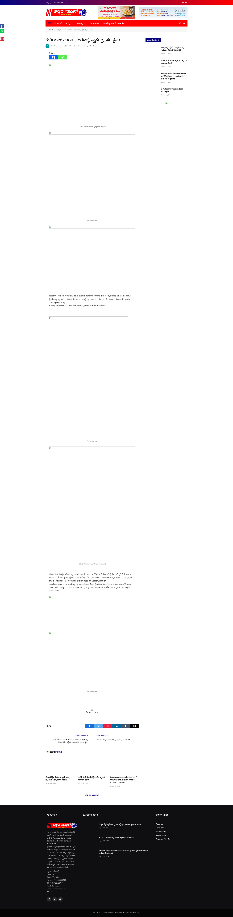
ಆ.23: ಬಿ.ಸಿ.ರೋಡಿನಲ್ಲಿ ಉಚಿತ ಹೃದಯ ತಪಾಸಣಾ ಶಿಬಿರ (91, 778)
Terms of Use (161, 835)
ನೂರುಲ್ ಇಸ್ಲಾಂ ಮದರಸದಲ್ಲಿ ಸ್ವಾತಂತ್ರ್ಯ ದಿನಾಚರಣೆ (113, 739)
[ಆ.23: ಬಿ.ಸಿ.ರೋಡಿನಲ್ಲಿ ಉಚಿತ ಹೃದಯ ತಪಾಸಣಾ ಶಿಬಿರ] (92, 766)
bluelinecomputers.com (131, 913)
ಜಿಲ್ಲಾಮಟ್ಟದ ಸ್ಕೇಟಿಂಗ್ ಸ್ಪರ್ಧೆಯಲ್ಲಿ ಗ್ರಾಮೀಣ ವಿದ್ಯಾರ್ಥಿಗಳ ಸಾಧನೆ (58, 778)
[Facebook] (53, 57)
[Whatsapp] (62, 57)
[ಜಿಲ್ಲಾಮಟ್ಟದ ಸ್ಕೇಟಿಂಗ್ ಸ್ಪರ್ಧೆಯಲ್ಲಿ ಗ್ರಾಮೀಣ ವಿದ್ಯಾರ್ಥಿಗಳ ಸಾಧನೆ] (60, 766)
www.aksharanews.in (106, 913)
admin (55, 46)
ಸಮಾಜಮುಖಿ (94, 23)
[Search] (184, 23)
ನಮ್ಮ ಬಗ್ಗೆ (48, 2)
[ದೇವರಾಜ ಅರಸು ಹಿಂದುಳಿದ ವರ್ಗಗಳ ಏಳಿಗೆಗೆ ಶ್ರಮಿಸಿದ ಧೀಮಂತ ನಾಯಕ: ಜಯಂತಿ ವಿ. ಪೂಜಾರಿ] (124, 766)
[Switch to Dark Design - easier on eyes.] (180, 23)
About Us (159, 824)
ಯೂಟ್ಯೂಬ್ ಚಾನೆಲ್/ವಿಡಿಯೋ (114, 23)
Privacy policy (161, 831)
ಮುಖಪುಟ (58, 23)
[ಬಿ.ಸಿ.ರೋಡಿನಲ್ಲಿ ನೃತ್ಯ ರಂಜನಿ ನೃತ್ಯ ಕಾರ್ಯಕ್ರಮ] (152, 92)
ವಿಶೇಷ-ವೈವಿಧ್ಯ (81, 23)
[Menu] (49, 23)
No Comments (80, 46)
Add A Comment (92, 795)
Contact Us (160, 828)
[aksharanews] (66, 12)
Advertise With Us (60, 2)
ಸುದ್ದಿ (67, 23)
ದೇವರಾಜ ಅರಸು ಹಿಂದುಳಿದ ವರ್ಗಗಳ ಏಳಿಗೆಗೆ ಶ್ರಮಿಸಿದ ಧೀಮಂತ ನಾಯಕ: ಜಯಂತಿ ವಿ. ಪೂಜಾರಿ (123, 779)
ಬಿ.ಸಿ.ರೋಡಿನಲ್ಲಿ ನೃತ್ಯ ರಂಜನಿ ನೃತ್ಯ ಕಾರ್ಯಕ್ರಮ (172, 90)
